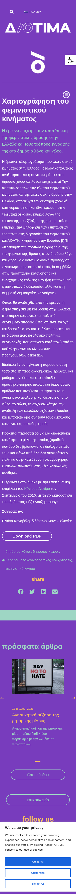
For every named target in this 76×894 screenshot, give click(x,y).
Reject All (38, 883)
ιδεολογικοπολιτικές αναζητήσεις (46, 560)
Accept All (38, 861)
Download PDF (27, 536)
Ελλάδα (11, 560)
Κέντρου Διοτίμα (37, 489)
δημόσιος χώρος (46, 551)
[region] (38, 857)
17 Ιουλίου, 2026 (23, 708)
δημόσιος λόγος (18, 551)
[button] (70, 60)
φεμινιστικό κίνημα (20, 568)
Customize (38, 872)
